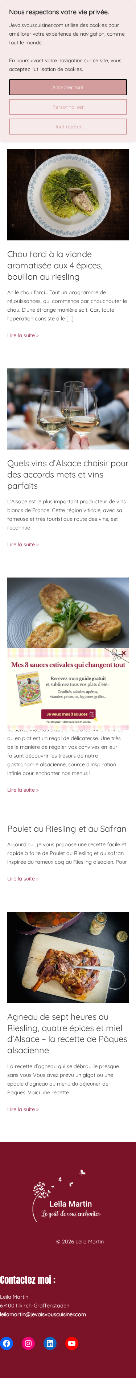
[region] (68, 71)
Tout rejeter (68, 126)
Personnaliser (68, 107)
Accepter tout (68, 87)
